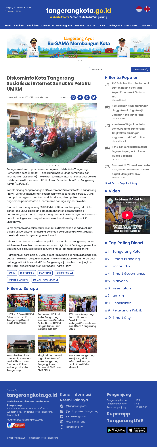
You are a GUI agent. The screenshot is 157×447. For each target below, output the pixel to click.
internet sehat (64, 272)
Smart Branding (18, 279)
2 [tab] (81, 60)
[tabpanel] (78, 46)
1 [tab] (78, 60)
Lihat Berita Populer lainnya (122, 183)
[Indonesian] (140, 9)
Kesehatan (47, 25)
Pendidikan (33, 25)
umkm (11, 272)
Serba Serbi (130, 25)
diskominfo (27, 272)
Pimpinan (18, 25)
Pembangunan (64, 25)
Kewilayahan (114, 25)
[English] (148, 9)
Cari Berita (139, 69)
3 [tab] (52, 165)
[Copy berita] (73, 97)
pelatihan (45, 272)
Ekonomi (79, 25)
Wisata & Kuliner (96, 25)
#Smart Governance (45, 279)
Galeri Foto (146, 25)
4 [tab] (55, 165)
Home (8, 25)
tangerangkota (78, 10)
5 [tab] (58, 165)
